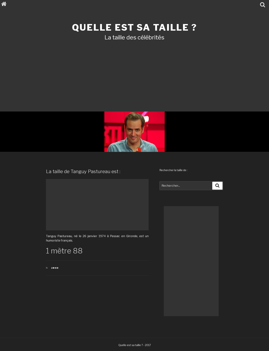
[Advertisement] (134, 71)
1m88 (55, 268)
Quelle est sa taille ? (134, 27)
